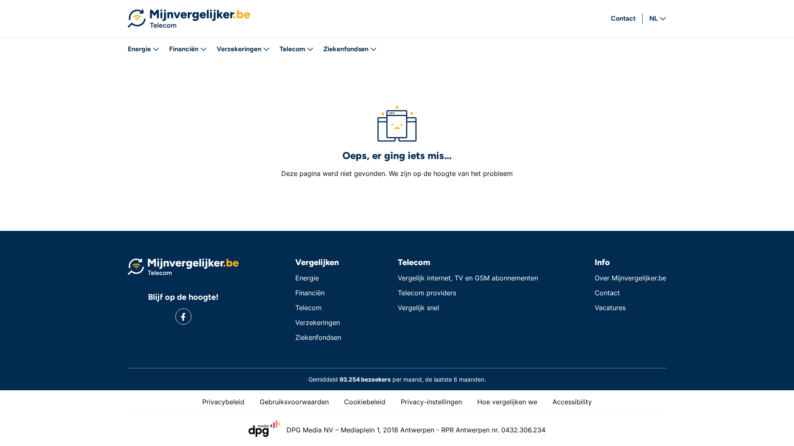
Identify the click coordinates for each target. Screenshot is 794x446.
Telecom (292, 49)
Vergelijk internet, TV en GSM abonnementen (468, 278)
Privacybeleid (223, 402)
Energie (139, 49)
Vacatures (610, 308)
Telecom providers (427, 293)
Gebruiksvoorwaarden (294, 402)
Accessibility (572, 402)
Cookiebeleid (364, 402)
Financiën (183, 49)
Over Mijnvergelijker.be (630, 278)
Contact (623, 18)
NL (653, 18)
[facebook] (183, 316)
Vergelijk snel (418, 308)
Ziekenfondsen (345, 49)
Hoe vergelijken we (507, 402)
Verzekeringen (239, 49)
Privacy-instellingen (431, 402)
